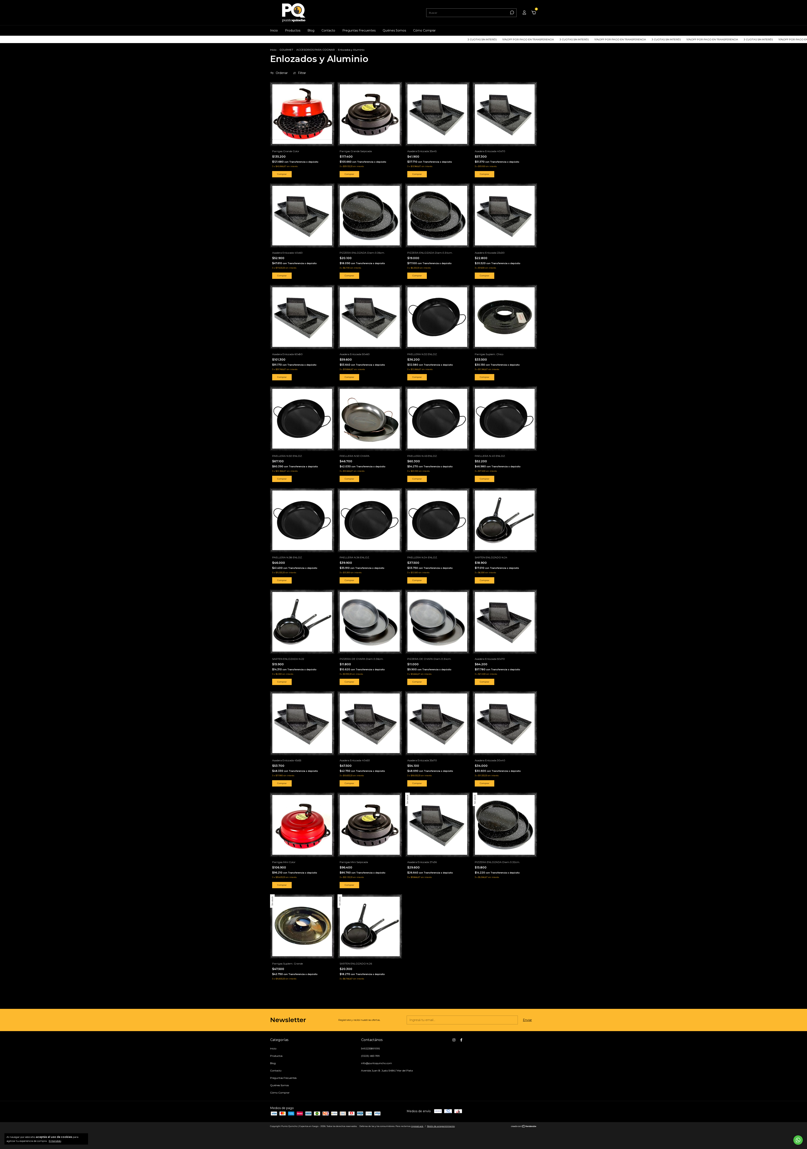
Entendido (55, 1140)
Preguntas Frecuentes (359, 30)
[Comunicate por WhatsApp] (798, 1140)
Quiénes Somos (394, 30)
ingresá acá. (417, 1126)
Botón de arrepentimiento (441, 1126)
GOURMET (286, 49)
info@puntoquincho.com (376, 1063)
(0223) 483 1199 (370, 1055)
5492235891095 (370, 1048)
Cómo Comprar (424, 30)
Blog (310, 30)
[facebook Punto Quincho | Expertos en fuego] (461, 1040)
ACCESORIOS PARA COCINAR (315, 49)
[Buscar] (512, 12)
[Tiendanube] (524, 1127)
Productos (292, 30)
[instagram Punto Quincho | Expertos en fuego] (454, 1040)
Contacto (328, 30)
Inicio (274, 30)
